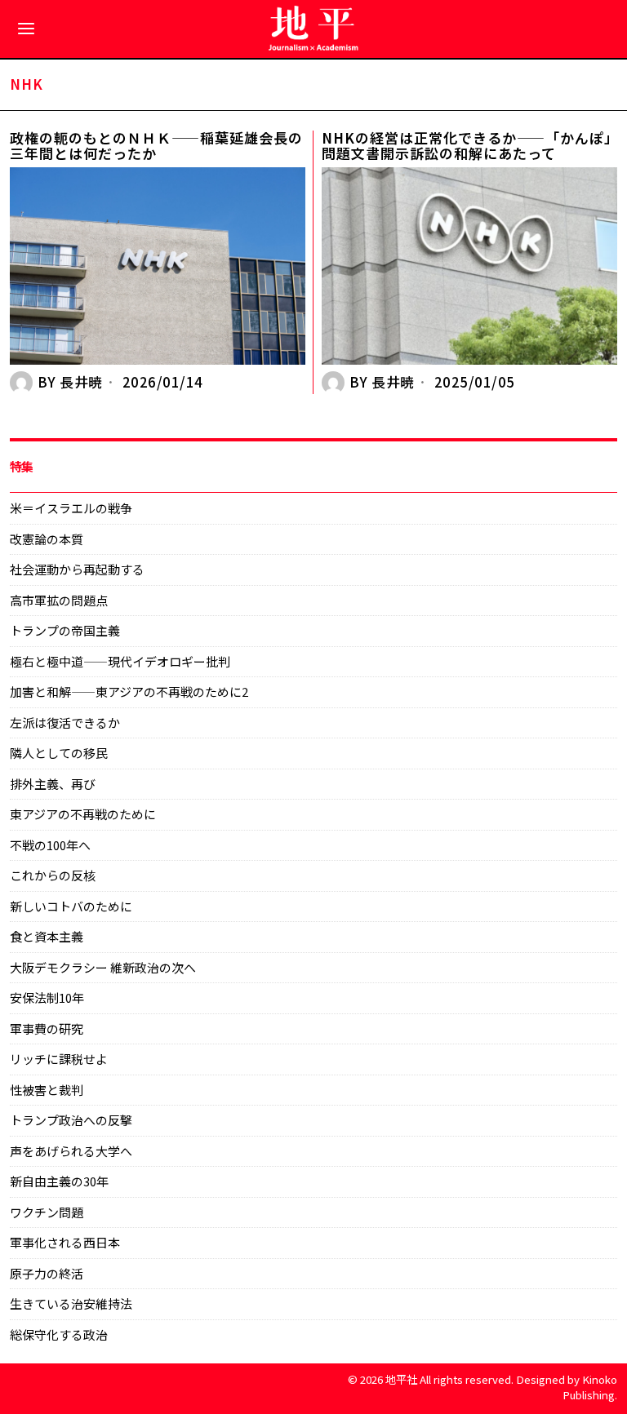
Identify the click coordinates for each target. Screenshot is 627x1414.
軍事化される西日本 (65, 1242)
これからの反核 (53, 875)
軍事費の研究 (46, 1028)
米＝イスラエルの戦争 (71, 507)
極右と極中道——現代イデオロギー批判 (120, 661)
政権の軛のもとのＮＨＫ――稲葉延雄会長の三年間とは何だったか (156, 146)
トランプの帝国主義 (65, 630)
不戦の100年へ (50, 844)
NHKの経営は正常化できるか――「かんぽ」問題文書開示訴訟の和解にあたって (467, 146)
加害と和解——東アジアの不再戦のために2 (129, 691)
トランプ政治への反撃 (71, 1119)
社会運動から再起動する (77, 569)
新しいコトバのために (71, 906)
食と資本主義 (46, 936)
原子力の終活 (46, 1273)
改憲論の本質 (46, 538)
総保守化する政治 (59, 1334)
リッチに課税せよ (59, 1058)
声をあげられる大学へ (71, 1150)
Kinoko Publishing (590, 1387)
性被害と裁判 (46, 1089)
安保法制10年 (47, 997)
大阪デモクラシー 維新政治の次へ (103, 967)
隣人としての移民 (59, 752)
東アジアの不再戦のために (83, 813)
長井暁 (81, 382)
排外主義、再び (53, 783)
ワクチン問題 (46, 1212)
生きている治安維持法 (71, 1303)
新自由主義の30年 (59, 1181)
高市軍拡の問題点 (59, 600)
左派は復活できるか (65, 722)
